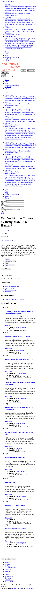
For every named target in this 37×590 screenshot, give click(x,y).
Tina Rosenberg (21, 373)
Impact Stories (9, 13)
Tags (6, 269)
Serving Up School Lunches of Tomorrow (19, 336)
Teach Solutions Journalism (25, 45)
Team (15, 8)
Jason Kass (19, 519)
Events (19, 31)
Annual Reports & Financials (21, 10)
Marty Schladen (21, 327)
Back (2, 213)
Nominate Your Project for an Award (16, 43)
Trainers (23, 31)
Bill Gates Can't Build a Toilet (15, 505)
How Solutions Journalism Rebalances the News (17, 14)
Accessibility (9, 576)
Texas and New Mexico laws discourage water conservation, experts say (20, 312)
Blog (6, 55)
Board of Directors (23, 8)
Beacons (7, 22)
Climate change (9, 288)
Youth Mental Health (23, 19)
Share (7, 259)
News (6, 54)
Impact (7, 12)
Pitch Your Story (30, 41)
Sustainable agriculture (12, 286)
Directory (8, 33)
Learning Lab (9, 27)
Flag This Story (10, 265)
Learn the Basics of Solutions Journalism (17, 38)
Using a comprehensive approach (15, 299)
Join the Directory (19, 41)
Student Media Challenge (20, 24)
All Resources (31, 31)
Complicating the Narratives (19, 22)
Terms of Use (9, 580)
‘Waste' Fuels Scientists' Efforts (15, 528)
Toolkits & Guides (10, 31)
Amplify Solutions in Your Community (18, 47)
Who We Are (9, 5)
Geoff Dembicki (6, 230)
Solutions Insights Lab (12, 57)
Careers (32, 10)
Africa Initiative (28, 20)
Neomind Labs (29, 588)
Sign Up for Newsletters (8, 559)
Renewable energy (10, 290)
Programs (8, 17)
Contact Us (8, 574)
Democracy (13, 19)
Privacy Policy (9, 581)
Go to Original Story (7, 240)
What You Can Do (10, 36)
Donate (7, 61)
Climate (7, 19)
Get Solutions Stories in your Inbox (16, 47)
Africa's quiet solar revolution (15, 457)
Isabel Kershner (21, 423)
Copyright (8, 578)
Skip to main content (7, 1)
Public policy (9, 291)
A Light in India (10, 482)
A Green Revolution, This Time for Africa (19, 359)
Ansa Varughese (21, 543)
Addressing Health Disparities (14, 20)
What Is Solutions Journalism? (14, 6)
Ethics (11, 8)
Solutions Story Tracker (12, 34)
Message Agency (16, 588)
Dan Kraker (19, 448)
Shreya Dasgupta (21, 398)
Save (7, 263)
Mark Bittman (20, 350)
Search (3, 201)
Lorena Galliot (20, 471)
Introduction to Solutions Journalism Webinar (19, 29)
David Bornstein (21, 496)
